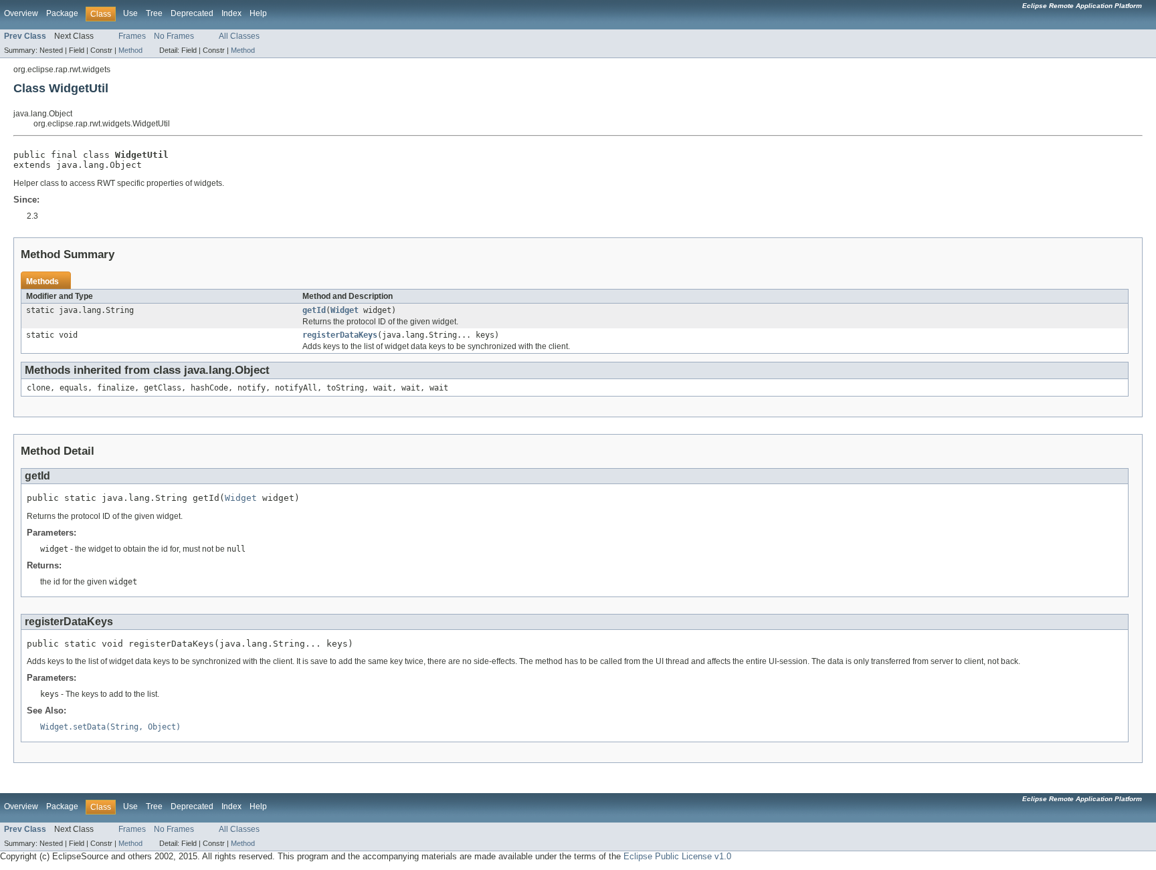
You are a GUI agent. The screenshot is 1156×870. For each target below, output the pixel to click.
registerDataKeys (339, 335)
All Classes (239, 36)
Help (258, 13)
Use (130, 13)
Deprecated (192, 13)
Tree (154, 13)
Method (130, 50)
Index (231, 13)
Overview (21, 13)
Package (62, 13)
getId (314, 310)
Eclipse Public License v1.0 (677, 856)
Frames (132, 36)
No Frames (174, 36)
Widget (344, 310)
